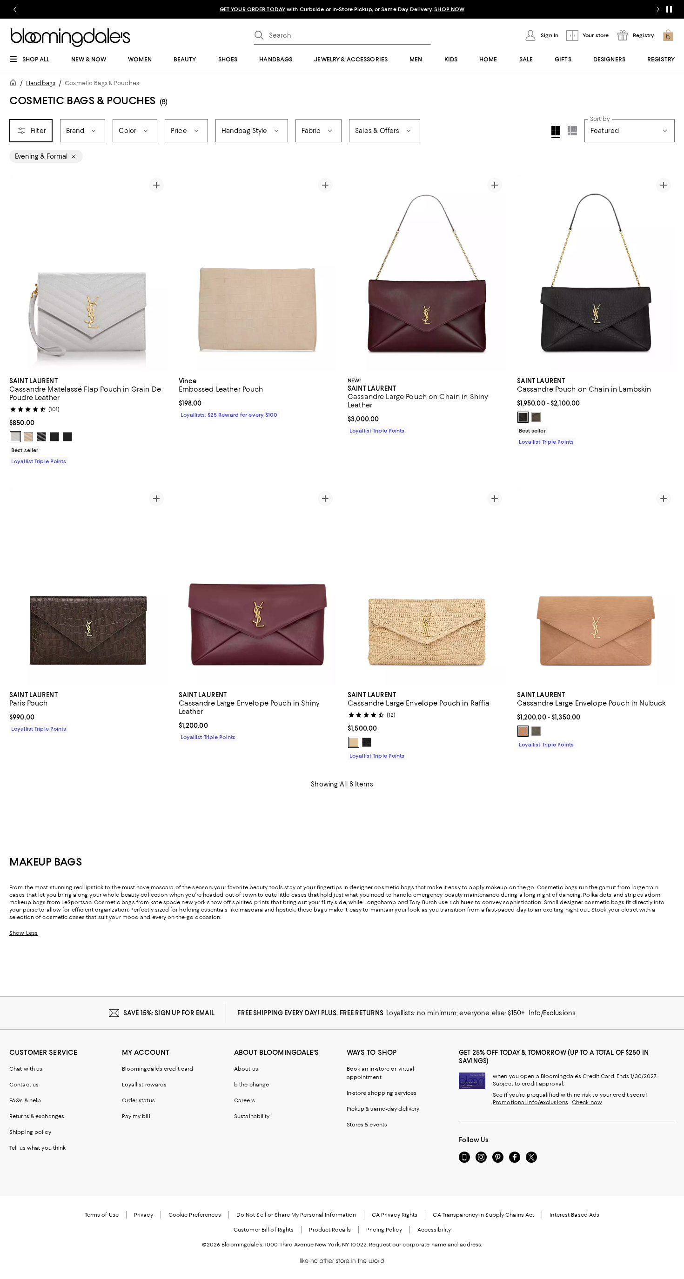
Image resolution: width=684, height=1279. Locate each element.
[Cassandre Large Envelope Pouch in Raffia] (427, 586)
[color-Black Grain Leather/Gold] (41, 436)
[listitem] (342, 9)
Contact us (24, 1084)
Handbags (40, 83)
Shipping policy (30, 1132)
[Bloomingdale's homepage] (14, 83)
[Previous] (20, 272)
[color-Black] (523, 417)
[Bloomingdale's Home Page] (70, 37)
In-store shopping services (382, 1093)
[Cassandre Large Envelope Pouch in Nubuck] (596, 586)
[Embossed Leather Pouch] (258, 272)
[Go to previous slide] (14, 9)
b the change (251, 1084)
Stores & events (367, 1124)
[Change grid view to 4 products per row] (555, 132)
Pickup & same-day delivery (383, 1109)
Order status (138, 1100)
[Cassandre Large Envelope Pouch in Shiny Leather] (258, 586)
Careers (244, 1100)
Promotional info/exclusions (530, 1102)
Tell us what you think (37, 1148)
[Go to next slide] (658, 9)
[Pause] (669, 9)
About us (246, 1069)
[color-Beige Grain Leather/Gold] (28, 436)
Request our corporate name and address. (425, 1244)
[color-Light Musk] (536, 417)
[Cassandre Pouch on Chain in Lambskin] (596, 272)
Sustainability (252, 1116)
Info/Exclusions (552, 1013)
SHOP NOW (449, 9)
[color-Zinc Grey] (536, 731)
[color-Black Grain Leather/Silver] (67, 436)
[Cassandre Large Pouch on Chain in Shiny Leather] (427, 272)
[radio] (15, 437)
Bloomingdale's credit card (158, 1069)
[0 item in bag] (668, 35)
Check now (587, 1102)
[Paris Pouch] (88, 586)
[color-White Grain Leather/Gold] (15, 436)
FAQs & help (25, 1100)
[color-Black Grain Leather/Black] (54, 436)
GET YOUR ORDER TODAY (252, 9)
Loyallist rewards (144, 1084)
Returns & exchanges (36, 1116)
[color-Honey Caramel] (523, 731)
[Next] (156, 272)
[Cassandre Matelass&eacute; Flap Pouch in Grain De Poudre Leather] (88, 273)
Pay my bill (136, 1116)
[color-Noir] (366, 742)
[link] (88, 420)
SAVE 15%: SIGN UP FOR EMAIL (169, 1013)
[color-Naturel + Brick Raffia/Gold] (353, 742)
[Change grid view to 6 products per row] (572, 130)
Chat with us (25, 1069)
